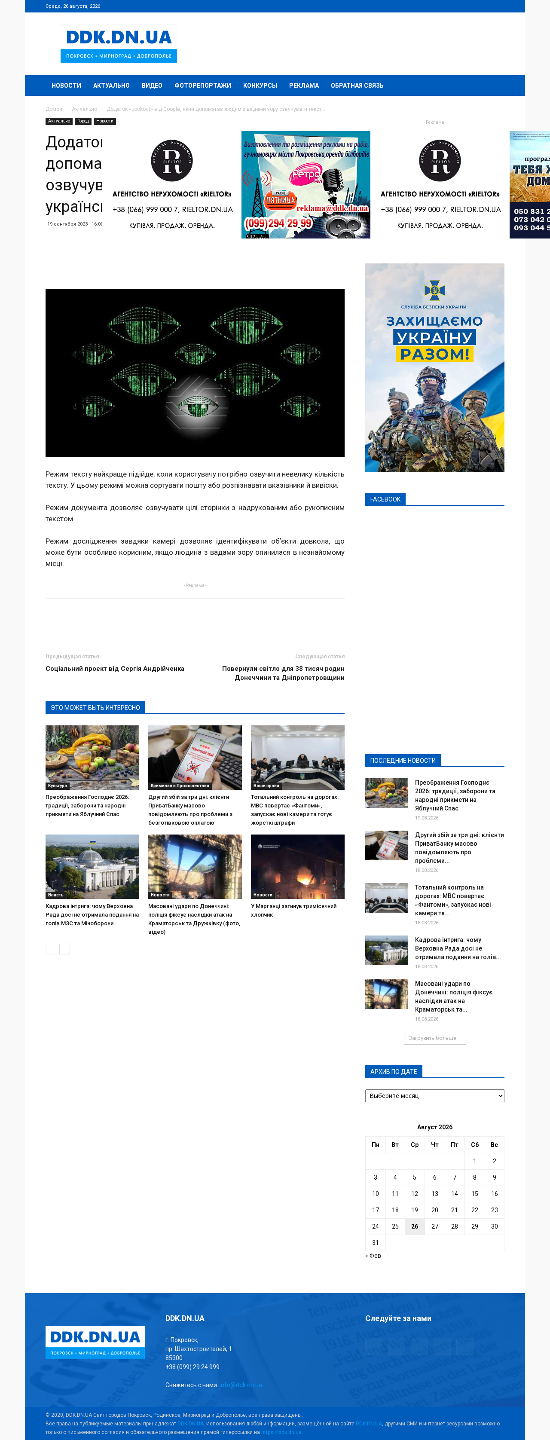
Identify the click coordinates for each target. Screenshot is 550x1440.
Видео (152, 85)
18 (395, 1210)
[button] (494, 86)
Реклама (304, 85)
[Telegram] (455, 6)
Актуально (111, 85)
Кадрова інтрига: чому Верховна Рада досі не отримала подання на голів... (458, 948)
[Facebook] (441, 6)
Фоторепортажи (202, 85)
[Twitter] (469, 6)
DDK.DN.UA (190, 1424)
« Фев (373, 1255)
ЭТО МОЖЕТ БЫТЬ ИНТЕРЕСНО (95, 707)
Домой (54, 109)
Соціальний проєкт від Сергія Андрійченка (115, 669)
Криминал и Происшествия (180, 785)
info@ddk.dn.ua (241, 1385)
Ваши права (266, 785)
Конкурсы (260, 85)
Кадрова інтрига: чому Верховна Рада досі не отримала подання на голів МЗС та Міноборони (92, 914)
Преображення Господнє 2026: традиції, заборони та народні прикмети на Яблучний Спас (87, 805)
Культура (57, 785)
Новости (66, 85)
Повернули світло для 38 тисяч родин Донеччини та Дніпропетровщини (283, 673)
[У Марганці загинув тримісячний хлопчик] (298, 867)
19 (414, 1210)
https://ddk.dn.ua (281, 1432)
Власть (56, 895)
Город (83, 121)
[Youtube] (498, 6)
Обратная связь (357, 85)
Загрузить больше (432, 1038)
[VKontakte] (483, 6)
